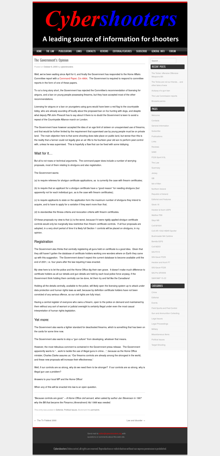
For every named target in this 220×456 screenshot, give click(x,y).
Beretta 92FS (157, 241)
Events (155, 302)
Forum (172, 51)
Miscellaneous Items (160, 334)
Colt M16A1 (157, 225)
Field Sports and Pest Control (164, 308)
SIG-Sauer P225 (159, 257)
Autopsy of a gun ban (161, 90)
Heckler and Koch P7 (161, 262)
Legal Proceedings (160, 323)
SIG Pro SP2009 (159, 272)
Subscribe (141, 51)
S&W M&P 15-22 (159, 278)
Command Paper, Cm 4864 (73, 78)
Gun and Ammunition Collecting (165, 313)
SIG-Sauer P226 (159, 267)
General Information (160, 125)
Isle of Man (156, 183)
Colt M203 (156, 246)
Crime (154, 292)
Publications (65, 51)
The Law (50, 51)
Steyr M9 (155, 220)
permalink (95, 409)
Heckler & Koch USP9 (161, 209)
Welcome (156, 115)
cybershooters (67, 66)
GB (153, 178)
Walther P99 (157, 215)
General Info (158, 51)
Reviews (104, 51)
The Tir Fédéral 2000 (45, 420)
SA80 (154, 151)
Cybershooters (60, 449)
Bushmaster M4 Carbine (162, 236)
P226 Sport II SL (159, 157)
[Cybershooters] (110, 45)
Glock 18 (155, 204)
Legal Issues (157, 318)
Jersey (154, 173)
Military (155, 329)
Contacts (91, 51)
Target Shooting (158, 344)
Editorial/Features (122, 51)
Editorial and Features (161, 199)
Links (79, 51)
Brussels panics (158, 101)
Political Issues (70, 409)
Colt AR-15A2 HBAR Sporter (164, 230)
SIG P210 (156, 251)
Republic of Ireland (160, 194)
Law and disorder (136, 420)
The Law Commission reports (164, 95)
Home (39, 51)
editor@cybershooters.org (110, 433)
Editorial (59, 409)
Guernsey (156, 167)
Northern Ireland (159, 188)
